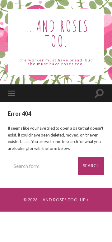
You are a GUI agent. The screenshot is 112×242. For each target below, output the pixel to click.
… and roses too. (59, 199)
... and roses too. (56, 33)
